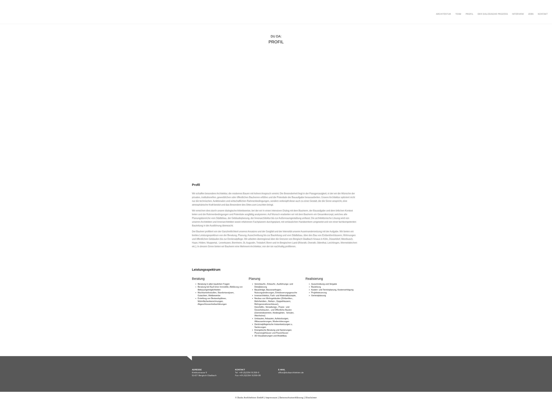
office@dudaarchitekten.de (291, 372)
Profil (469, 14)
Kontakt (543, 14)
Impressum (271, 397)
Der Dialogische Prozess (493, 14)
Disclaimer (311, 397)
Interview (518, 14)
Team (458, 14)
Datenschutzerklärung (291, 397)
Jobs (531, 14)
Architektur (443, 14)
